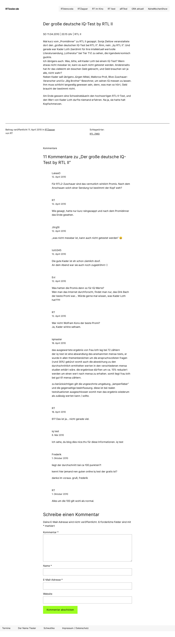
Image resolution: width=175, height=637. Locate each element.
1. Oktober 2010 (60, 458)
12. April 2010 (59, 176)
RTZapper (50, 129)
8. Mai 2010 (58, 435)
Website (47, 593)
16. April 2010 (59, 343)
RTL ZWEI (95, 133)
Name (47, 565)
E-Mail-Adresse (53, 579)
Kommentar (51, 532)
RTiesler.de (12, 8)
